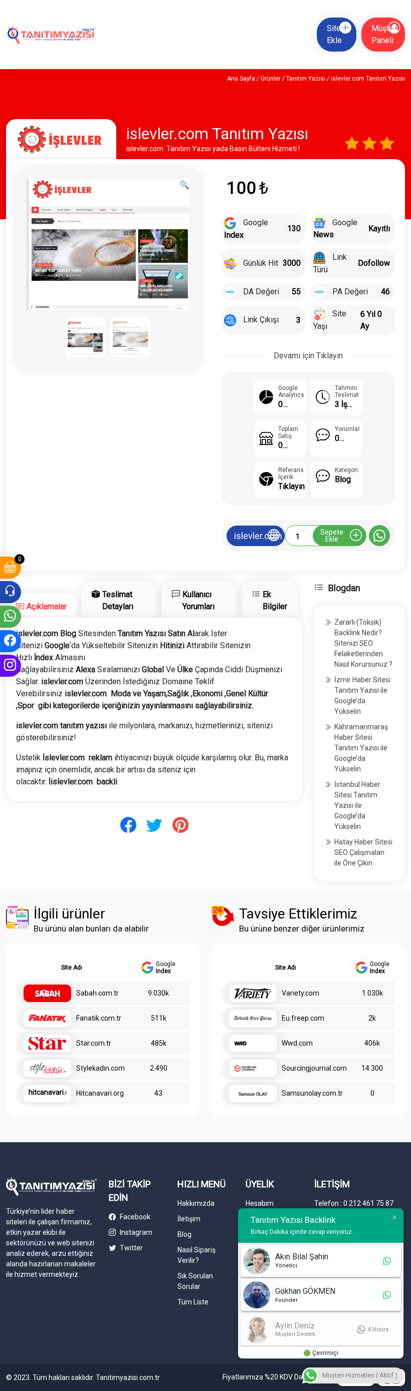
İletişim (188, 1219)
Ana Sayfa (241, 78)
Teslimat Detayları (117, 600)
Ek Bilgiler (275, 600)
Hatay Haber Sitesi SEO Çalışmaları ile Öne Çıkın (363, 852)
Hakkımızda (196, 1203)
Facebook (134, 1217)
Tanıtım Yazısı (305, 78)
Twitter (130, 1248)
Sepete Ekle (331, 535)
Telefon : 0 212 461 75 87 (353, 1203)
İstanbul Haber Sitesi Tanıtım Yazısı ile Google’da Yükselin (357, 805)
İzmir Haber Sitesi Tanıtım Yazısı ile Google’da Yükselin (362, 695)
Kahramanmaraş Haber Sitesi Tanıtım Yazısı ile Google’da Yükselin (361, 748)
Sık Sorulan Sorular (195, 1281)
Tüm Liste (193, 1302)
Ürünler (271, 78)
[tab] (41, 605)
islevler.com (258, 536)
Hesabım (260, 1203)
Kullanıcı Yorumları (198, 600)
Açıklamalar (47, 606)
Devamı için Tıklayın (308, 355)
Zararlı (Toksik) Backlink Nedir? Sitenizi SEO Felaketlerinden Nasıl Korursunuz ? (363, 643)
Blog (184, 1234)
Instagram (135, 1232)
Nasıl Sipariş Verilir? (196, 1255)
